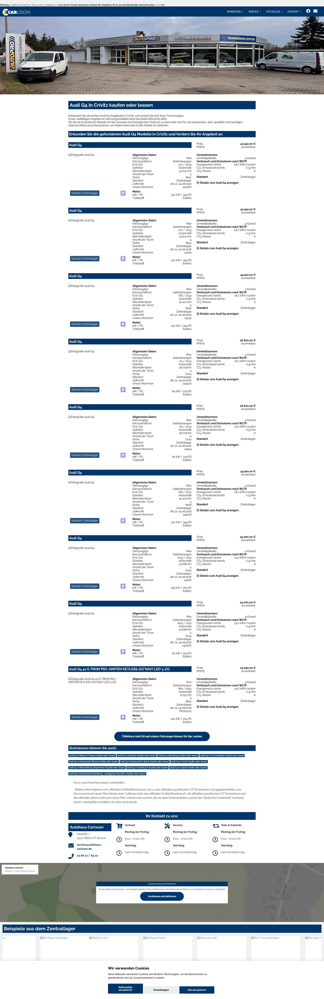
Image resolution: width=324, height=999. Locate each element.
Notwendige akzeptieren (125, 988)
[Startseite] (16, 12)
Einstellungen (161, 990)
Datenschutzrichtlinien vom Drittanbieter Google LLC (192, 889)
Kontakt (293, 11)
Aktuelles (273, 11)
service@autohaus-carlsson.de (89, 846)
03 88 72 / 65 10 (87, 855)
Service (254, 11)
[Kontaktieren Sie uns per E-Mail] (315, 11)
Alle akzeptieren (197, 990)
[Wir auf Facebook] (308, 11)
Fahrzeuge (234, 11)
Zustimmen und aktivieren (162, 896)
